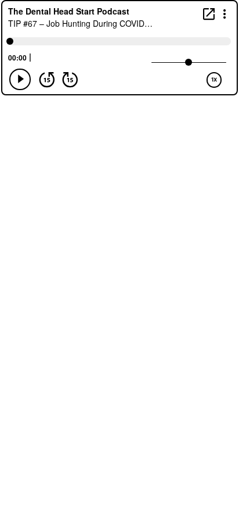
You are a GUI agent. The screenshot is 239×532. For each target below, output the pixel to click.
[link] (209, 13)
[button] (225, 13)
